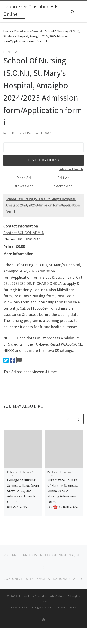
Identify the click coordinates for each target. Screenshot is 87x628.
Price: (9, 246)
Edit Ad (63, 177)
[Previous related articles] (68, 419)
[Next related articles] (79, 419)
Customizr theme (65, 607)
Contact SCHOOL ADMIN (23, 232)
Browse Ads (23, 185)
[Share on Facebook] (12, 360)
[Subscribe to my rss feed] (43, 619)
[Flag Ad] (19, 360)
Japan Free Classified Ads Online (41, 596)
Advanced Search (71, 169)
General (36, 31)
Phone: (10, 239)
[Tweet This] (6, 360)
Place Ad (23, 177)
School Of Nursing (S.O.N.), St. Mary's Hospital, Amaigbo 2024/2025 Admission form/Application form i (43, 205)
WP (27, 607)
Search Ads (63, 185)
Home (7, 31)
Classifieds (21, 31)
